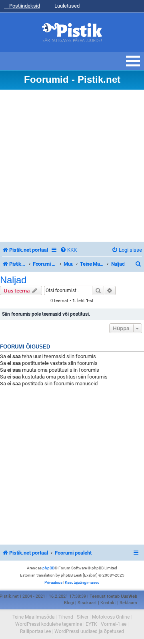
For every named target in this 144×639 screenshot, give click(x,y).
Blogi (69, 602)
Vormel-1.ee (113, 624)
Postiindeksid (24, 6)
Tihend (65, 617)
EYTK (91, 624)
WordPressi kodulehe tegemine (48, 624)
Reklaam (128, 602)
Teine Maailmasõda (33, 617)
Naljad (13, 280)
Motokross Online (111, 617)
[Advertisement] (72, 166)
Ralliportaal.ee (35, 631)
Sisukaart (87, 602)
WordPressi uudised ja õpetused (89, 631)
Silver (82, 617)
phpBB (48, 568)
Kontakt (108, 602)
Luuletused (66, 6)
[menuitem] (68, 250)
